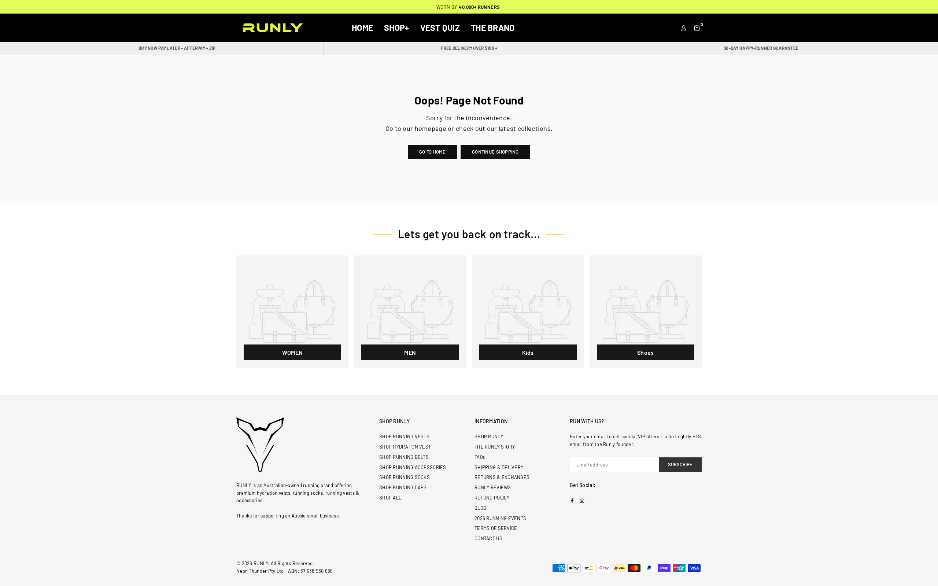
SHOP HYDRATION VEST (405, 447)
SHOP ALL (390, 498)
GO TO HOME (432, 152)
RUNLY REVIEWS (492, 487)
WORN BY (468, 7)
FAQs (479, 457)
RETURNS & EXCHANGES (501, 477)
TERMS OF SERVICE (495, 528)
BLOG (480, 508)
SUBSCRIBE (680, 464)
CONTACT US (488, 538)
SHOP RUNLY (488, 436)
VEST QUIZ (440, 27)
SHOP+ (396, 27)
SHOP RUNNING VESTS (404, 436)
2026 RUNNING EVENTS (500, 518)
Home (362, 27)
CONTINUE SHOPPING (495, 152)
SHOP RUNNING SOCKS (404, 477)
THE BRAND (493, 27)
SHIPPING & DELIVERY (498, 467)
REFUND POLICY (492, 498)
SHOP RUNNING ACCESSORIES (412, 467)
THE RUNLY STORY (494, 447)
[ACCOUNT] (683, 27)
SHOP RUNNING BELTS (404, 457)
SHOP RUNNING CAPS (403, 487)
